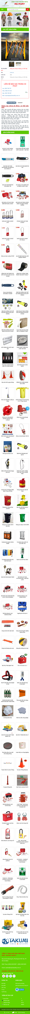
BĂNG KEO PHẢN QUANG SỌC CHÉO (22, 383)
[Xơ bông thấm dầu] (7, 710)
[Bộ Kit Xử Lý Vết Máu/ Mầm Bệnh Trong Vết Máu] (7, 482)
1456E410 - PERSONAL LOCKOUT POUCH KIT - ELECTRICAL (7, 879)
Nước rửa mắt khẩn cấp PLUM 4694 (22, 878)
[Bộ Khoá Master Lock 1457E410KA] (7, 797)
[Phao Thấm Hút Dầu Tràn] (22, 890)
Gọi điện (7, 1012)
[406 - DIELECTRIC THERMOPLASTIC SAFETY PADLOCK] (22, 833)
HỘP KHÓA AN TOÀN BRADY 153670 (7, 436)
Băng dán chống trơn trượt (22, 648)
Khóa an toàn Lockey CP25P (7, 256)
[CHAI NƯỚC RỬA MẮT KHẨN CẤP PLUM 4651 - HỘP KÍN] (22, 141)
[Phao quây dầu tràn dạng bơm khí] (22, 693)
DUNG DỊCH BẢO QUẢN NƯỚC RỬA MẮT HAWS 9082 (7, 700)
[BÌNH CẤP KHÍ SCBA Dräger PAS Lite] (7, 464)
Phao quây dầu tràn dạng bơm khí (22, 700)
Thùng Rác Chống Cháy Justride (7, 508)
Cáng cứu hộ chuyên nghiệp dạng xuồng (22, 631)
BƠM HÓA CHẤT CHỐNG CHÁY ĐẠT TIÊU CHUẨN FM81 (22, 472)
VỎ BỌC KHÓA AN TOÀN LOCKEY (22, 221)
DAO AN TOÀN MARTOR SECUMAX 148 (7, 185)
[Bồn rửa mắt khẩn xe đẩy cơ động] (7, 392)
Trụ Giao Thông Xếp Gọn (22, 770)
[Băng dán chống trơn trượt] (22, 641)
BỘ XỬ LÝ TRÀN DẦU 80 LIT (22, 735)
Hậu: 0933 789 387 (6, 93)
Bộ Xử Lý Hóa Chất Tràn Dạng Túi (7, 932)
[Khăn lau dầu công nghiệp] (22, 710)
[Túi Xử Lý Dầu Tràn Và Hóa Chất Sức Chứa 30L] (22, 924)
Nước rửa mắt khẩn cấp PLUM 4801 (22, 683)
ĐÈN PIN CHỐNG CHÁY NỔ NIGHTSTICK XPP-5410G (8, 330)
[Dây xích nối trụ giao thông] (7, 375)
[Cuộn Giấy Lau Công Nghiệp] (22, 745)
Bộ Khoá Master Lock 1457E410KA (8, 805)
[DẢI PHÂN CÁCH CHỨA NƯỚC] (22, 357)
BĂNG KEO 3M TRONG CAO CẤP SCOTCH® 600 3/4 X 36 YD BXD (7, 275)
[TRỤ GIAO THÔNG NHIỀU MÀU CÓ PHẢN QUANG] (7, 357)
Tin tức (2, 989)
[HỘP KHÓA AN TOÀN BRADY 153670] (7, 429)
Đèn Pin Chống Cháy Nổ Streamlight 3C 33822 (7, 897)
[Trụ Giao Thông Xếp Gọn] (22, 762)
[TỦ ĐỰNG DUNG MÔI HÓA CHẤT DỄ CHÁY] (7, 552)
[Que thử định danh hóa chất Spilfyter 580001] (22, 249)
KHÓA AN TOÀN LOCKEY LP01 (7, 221)
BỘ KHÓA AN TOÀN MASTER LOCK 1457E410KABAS (7, 596)
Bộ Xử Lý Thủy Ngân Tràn (7, 665)
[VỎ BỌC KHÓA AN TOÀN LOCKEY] (22, 214)
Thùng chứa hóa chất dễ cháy (22, 490)
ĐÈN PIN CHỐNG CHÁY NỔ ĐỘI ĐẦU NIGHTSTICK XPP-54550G (7, 312)
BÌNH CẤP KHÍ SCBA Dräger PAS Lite (7, 471)
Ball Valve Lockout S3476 (22, 787)
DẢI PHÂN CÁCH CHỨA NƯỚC (22, 365)
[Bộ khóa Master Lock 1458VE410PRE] (7, 606)
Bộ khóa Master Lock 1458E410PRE (22, 596)
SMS (16, 1012)
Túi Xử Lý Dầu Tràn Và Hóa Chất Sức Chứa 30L (22, 932)
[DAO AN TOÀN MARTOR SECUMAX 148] (7, 178)
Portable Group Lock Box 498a (7, 823)
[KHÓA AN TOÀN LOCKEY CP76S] (7, 231)
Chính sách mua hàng (19, 983)
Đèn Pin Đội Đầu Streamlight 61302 (7, 683)
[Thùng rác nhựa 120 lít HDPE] (22, 517)
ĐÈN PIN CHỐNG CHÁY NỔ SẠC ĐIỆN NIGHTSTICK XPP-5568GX (22, 294)
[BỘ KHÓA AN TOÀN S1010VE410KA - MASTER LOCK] (22, 570)
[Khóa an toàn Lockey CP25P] (7, 249)
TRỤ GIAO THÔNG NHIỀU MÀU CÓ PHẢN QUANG (7, 365)
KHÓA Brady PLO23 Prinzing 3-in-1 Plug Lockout (22, 400)
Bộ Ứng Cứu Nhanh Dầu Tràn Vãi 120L (22, 915)
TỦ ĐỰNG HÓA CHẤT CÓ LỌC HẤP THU (22, 542)
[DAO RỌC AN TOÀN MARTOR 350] (22, 159)
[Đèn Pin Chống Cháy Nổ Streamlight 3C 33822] (7, 890)
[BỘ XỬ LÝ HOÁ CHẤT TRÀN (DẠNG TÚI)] (7, 728)
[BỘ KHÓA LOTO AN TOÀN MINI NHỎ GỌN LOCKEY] (7, 195)
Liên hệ (12, 72)
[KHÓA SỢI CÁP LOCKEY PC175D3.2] (22, 231)
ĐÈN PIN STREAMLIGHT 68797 (22, 454)
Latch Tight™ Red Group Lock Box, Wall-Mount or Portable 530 (22, 806)
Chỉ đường (22, 1012)
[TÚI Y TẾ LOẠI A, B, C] (22, 658)
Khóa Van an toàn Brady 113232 (22, 418)
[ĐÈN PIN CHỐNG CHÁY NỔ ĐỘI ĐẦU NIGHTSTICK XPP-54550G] (7, 304)
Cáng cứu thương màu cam (8, 648)
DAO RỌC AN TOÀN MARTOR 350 (22, 166)
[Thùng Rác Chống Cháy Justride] (7, 500)
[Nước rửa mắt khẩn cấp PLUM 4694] (22, 871)
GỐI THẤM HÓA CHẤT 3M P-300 (7, 348)
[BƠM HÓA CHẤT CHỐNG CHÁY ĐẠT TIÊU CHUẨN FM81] (22, 464)
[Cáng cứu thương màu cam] (7, 641)
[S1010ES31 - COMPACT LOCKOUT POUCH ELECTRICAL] (22, 852)
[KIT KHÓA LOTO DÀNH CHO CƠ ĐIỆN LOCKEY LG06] (22, 178)
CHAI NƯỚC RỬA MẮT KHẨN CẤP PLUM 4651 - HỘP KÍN (22, 149)
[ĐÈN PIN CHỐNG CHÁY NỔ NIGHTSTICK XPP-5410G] (7, 323)
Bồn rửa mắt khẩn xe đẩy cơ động (7, 400)
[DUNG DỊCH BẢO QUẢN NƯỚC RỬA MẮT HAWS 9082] (7, 693)
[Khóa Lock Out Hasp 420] (22, 816)
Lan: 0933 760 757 (6, 88)
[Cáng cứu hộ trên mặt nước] (7, 623)
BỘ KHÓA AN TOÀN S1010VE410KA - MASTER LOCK (22, 578)
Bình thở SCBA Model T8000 (7, 577)
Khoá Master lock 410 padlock (8, 860)
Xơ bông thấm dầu (7, 717)
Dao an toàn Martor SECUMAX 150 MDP (7, 293)
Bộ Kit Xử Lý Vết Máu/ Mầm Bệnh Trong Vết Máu (7, 490)
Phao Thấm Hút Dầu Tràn (22, 897)
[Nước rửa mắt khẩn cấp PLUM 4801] (22, 675)
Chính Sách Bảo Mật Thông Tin (21, 985)
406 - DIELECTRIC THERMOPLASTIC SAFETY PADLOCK (22, 842)
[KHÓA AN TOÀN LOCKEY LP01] (7, 214)
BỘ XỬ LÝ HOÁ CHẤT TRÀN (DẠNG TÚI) (8, 735)
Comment (20, 102)
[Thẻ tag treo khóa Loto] (7, 446)
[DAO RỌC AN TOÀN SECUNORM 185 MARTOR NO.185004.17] (7, 159)
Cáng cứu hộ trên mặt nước (8, 630)
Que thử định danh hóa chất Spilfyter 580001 (22, 256)
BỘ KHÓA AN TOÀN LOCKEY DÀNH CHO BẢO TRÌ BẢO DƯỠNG (22, 204)
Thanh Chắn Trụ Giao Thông (7, 770)
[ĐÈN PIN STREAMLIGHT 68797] (22, 446)
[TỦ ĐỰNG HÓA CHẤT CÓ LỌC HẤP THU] (22, 535)
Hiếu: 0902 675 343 (7, 90)
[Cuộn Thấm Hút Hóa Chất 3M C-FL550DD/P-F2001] (22, 323)
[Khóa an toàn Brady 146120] (22, 429)
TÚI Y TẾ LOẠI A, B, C (22, 665)
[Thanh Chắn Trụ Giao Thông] (7, 762)
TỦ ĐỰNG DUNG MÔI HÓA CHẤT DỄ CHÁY (8, 560)
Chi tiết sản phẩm (11, 102)
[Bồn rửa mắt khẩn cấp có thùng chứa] (22, 500)
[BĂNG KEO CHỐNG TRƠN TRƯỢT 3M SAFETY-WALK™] (22, 266)
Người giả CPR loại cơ (22, 613)
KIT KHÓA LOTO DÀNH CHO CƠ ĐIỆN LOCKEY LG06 (22, 185)
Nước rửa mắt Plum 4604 (22, 559)
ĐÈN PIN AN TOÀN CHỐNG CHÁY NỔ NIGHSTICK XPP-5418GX (22, 312)
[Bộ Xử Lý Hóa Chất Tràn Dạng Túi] (7, 924)
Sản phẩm (3, 985)
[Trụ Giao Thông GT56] (7, 907)
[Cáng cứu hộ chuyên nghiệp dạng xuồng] (22, 623)
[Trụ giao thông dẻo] (7, 780)
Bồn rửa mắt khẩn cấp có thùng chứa (22, 508)
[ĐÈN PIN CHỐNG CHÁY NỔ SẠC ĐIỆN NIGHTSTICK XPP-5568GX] (22, 285)
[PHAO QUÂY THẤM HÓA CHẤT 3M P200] (22, 340)
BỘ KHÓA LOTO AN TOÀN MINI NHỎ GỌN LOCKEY (8, 203)
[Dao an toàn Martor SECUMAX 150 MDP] (7, 285)
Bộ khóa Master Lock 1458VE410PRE (8, 614)
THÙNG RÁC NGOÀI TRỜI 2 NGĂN (8, 542)
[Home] (19, 3)
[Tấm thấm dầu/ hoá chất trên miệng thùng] (7, 745)
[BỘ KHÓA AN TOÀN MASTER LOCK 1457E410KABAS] (7, 588)
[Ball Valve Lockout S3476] (22, 780)
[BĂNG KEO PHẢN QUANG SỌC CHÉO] (22, 375)
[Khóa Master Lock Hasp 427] (7, 833)
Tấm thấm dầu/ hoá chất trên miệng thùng (7, 753)
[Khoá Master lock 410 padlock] (7, 852)
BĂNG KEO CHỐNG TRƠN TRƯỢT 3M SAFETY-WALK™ (22, 274)
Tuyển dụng (3, 991)
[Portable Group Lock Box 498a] (7, 816)
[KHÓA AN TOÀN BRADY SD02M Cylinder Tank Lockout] (7, 410)
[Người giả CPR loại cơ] (22, 606)
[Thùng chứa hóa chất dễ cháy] (22, 482)
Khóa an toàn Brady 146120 (22, 436)
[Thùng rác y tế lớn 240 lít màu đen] (7, 517)
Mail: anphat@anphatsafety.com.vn (11, 95)
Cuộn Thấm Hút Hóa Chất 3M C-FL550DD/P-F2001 (22, 330)
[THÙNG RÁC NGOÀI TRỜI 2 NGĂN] (7, 535)
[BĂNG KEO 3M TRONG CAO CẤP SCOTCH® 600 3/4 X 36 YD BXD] (7, 266)
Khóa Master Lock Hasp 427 (7, 840)
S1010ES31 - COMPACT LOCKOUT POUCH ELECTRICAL (22, 861)
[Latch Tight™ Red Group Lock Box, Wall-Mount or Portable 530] (22, 797)
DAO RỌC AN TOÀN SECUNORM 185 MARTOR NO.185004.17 (8, 167)
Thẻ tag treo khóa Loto (8, 453)
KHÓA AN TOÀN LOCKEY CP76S (7, 239)
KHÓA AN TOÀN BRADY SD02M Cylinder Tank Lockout (7, 419)
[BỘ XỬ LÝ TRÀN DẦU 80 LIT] (22, 728)
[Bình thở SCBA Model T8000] (7, 570)
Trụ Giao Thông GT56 (7, 914)
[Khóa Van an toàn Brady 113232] (22, 410)
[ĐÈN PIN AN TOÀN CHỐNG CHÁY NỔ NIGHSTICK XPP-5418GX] (22, 304)
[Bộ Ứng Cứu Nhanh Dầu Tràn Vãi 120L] (22, 907)
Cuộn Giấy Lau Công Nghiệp (22, 752)
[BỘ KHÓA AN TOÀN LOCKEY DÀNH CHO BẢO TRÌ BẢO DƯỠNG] (22, 195)
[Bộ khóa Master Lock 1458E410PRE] (22, 588)
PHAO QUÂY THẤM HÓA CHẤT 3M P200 (22, 348)
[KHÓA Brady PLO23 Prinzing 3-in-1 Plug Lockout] (22, 392)
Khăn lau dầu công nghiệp (22, 717)
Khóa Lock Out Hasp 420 (22, 823)
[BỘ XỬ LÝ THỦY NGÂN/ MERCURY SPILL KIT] (7, 141)
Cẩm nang (3, 987)
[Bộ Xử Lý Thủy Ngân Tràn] (7, 658)
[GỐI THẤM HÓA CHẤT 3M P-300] (7, 340)
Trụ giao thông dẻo (7, 787)
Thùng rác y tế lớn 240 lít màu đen (7, 525)
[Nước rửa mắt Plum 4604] (22, 552)
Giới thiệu (3, 983)
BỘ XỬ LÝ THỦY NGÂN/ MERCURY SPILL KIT (7, 149)
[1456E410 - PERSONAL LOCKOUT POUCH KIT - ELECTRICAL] (7, 871)
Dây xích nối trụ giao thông (8, 382)
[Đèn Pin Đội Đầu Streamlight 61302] (7, 675)
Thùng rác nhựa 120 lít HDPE (22, 524)
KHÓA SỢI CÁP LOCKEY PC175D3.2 (22, 239)
